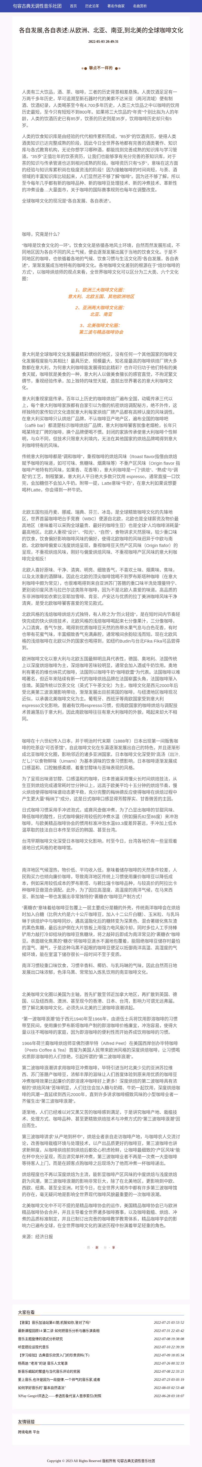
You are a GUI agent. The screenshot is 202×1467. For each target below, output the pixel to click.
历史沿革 (92, 6)
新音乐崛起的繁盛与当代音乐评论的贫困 (49, 1371)
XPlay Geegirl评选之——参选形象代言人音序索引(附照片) (59, 1396)
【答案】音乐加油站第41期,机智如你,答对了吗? (54, 1322)
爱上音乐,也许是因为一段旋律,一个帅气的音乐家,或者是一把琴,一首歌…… (59, 1380)
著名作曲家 (116, 6)
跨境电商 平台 (29, 1432)
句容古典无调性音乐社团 (37, 6)
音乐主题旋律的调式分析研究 (40, 1339)
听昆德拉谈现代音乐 (33, 1347)
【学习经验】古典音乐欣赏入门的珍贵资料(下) (53, 1355)
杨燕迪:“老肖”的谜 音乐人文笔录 (43, 1363)
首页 (73, 6)
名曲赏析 (140, 6)
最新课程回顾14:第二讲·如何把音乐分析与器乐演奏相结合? (59, 1331)
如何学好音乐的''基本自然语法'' (42, 1388)
